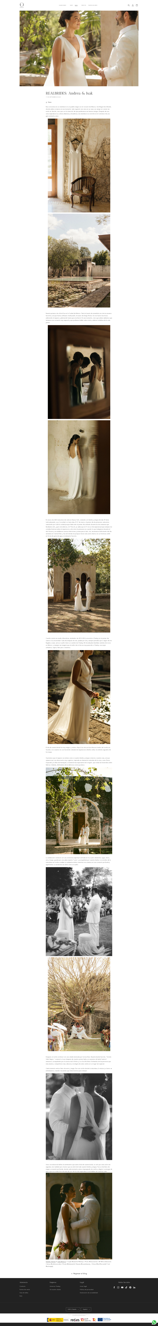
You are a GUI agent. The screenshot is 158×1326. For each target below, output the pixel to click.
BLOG (76, 5)
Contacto (23, 1286)
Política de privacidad (86, 1289)
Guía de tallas (24, 1293)
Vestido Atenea (51, 1261)
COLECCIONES (62, 5)
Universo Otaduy (55, 1286)
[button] (63, 5)
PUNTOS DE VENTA (92, 5)
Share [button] (49, 102)
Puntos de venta (25, 1289)
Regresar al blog (80, 1273)
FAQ (21, 1296)
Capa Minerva (61, 1261)
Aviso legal (83, 1286)
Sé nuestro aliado (55, 1289)
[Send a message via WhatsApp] (154, 1322)
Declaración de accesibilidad (89, 1293)
